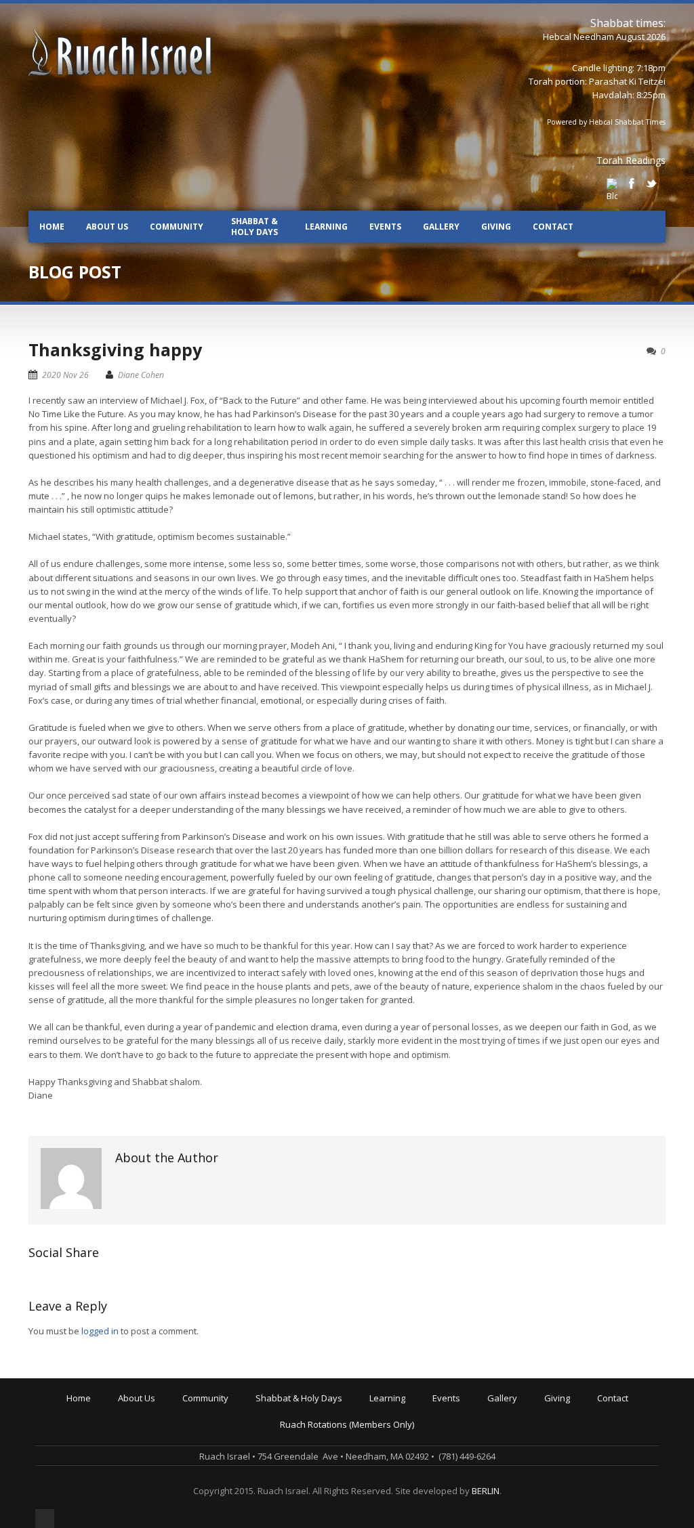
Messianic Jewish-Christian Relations (447, 1495)
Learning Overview (410, 1409)
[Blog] (612, 190)
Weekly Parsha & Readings (313, 1428)
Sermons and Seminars (420, 1438)
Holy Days (279, 1419)
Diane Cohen (141, 375)
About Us (107, 226)
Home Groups (214, 1447)
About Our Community (230, 1409)
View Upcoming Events (481, 1409)
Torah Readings (631, 160)
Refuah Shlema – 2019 (481, 1428)
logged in (100, 1331)
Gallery (441, 226)
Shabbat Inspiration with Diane (321, 1447)
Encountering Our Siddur (422, 1447)
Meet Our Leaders (158, 1438)
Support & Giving (581, 1409)
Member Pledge (579, 1419)
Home (51, 226)
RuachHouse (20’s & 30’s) (235, 1457)
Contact (553, 226)
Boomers (203, 1466)
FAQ (129, 1466)
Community (176, 226)
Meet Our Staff (151, 1447)
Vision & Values (152, 1428)
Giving (496, 226)
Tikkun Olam (210, 1504)
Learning (326, 226)
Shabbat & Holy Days (254, 226)
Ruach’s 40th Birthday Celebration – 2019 (518, 1419)
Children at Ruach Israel (234, 1419)
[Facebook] (631, 183)
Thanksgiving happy (115, 349)
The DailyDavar (289, 1438)
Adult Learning (401, 1428)
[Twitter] (651, 183)
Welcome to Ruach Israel (171, 1409)
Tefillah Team (213, 1495)
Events (385, 226)
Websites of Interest (413, 1485)
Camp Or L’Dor (214, 1438)
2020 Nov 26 (65, 375)
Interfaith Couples (222, 1485)
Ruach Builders (578, 1428)
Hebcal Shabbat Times (627, 122)
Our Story (140, 1419)
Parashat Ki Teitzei (627, 81)
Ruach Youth (211, 1428)
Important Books (406, 1466)
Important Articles (408, 1476)
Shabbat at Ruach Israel (307, 1409)
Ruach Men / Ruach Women (241, 1476)
